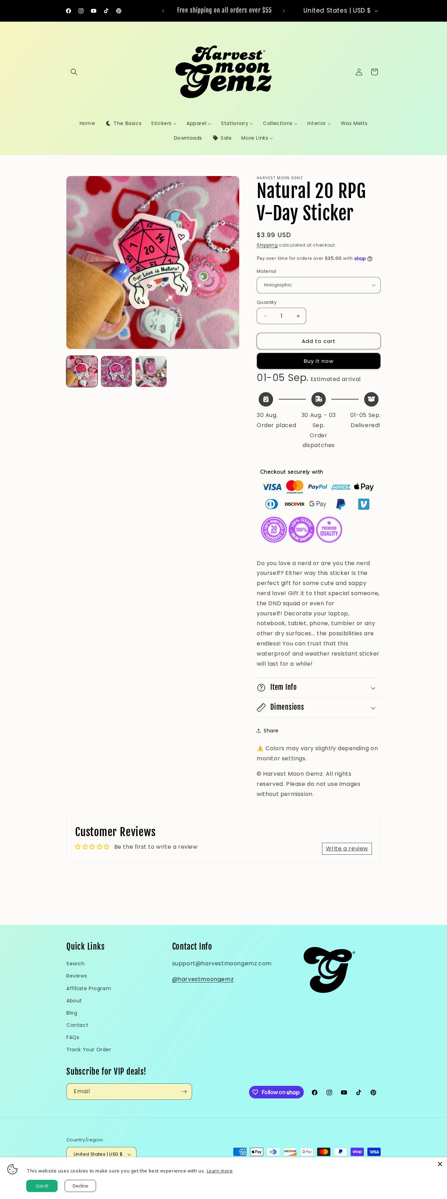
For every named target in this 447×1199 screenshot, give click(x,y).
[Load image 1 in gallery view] (81, 371)
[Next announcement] (284, 10)
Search (75, 963)
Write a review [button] (347, 849)
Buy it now (319, 361)
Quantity (267, 302)
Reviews (76, 975)
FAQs (72, 1037)
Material (266, 271)
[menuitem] (87, 123)
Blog (71, 1012)
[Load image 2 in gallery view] (116, 371)
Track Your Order (88, 1049)
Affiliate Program (88, 988)
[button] (74, 72)
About (74, 1000)
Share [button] (271, 730)
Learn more (220, 1171)
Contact (77, 1025)
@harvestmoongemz (203, 979)
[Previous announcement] (163, 10)
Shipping (267, 245)
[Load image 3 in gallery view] (151, 371)
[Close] (440, 1164)
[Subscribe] (184, 1091)
